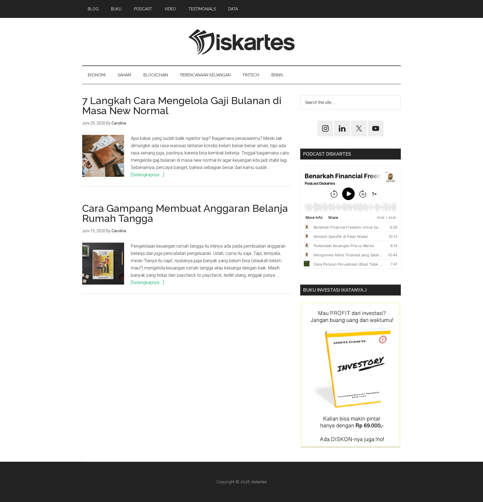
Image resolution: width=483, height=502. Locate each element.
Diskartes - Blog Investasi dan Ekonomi (241, 41)
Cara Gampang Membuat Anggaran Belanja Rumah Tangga (185, 213)
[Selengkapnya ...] (147, 174)
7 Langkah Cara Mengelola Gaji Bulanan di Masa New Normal (181, 105)
